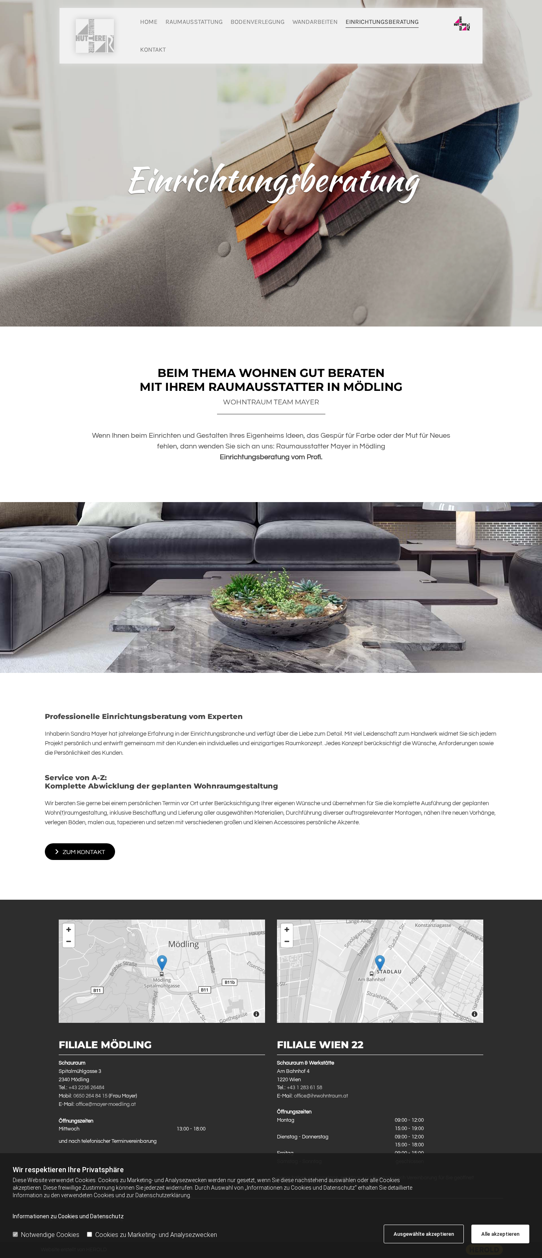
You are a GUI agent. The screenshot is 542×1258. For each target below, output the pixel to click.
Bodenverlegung (257, 21)
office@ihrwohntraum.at (321, 1096)
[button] (80, 851)
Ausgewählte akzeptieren (424, 1234)
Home (149, 21)
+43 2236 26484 (86, 1087)
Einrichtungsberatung (382, 21)
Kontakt (153, 49)
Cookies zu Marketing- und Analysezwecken (156, 1235)
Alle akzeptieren (500, 1234)
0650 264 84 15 (90, 1096)
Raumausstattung (194, 21)
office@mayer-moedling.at (106, 1104)
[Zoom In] (69, 929)
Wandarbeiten (315, 21)
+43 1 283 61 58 (304, 1087)
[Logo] (94, 36)
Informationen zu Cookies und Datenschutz (68, 1216)
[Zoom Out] (69, 941)
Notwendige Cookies (50, 1235)
